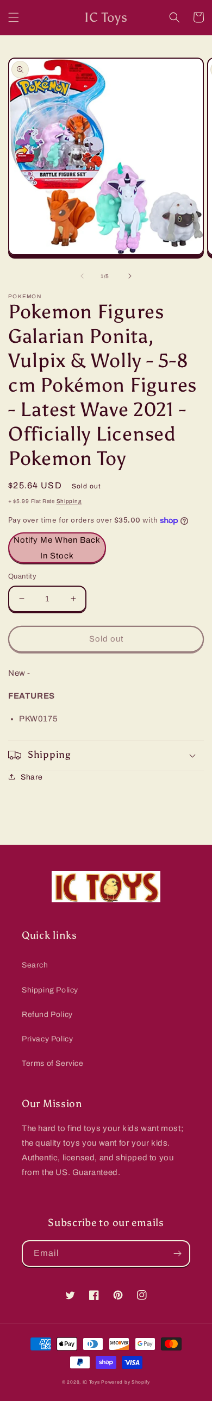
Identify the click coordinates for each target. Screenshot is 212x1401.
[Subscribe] (177, 1253)
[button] (14, 17)
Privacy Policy (47, 1039)
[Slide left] (82, 276)
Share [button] (32, 777)
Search (35, 965)
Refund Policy (47, 1014)
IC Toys (91, 1382)
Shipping (69, 501)
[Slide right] (130, 276)
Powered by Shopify (125, 1382)
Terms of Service (53, 1063)
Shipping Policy (50, 990)
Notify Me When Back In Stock (57, 548)
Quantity (22, 576)
